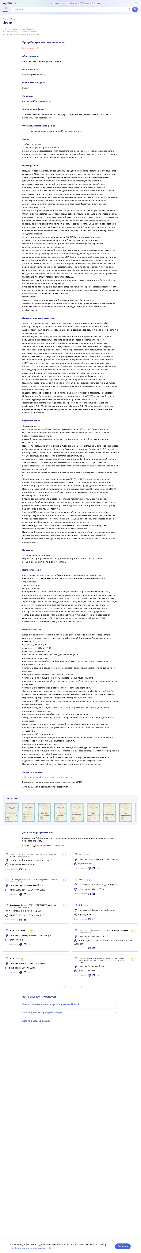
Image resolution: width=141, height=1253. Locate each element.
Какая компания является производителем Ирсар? (50, 1004)
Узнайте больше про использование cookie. (31, 1248)
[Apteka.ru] (9, 3)
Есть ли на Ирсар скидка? (36, 1020)
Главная (6, 19)
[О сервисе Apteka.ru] (136, 3)
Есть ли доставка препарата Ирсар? (42, 1012)
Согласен (123, 1246)
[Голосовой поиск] (129, 9)
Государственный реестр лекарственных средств (48, 777)
